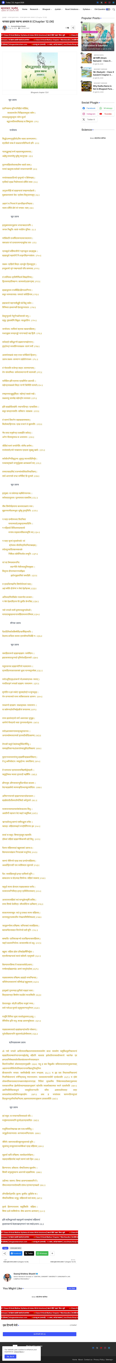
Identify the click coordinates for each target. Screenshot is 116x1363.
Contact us (88, 1359)
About (80, 1359)
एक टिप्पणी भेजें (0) (40, 1334)
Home (24, 9)
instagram (91, 114)
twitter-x (91, 119)
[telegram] (113, 2)
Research (34, 9)
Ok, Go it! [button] (10, 1356)
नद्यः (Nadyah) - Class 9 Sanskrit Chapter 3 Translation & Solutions (103, 73)
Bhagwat (46, 9)
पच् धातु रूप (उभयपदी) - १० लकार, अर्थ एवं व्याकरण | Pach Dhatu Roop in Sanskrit (75, 44)
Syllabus (86, 9)
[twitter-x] (101, 2)
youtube (108, 114)
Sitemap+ (109, 1359)
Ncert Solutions (71, 9)
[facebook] (97, 2)
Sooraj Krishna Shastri (25, 1274)
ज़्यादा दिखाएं (71, 1288)
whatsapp (108, 108)
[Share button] (52, 1253)
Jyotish (58, 9)
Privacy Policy (99, 1359)
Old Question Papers (103, 9)
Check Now (18, 1352)
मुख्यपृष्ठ (4, 17)
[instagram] (109, 2)
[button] (108, 9)
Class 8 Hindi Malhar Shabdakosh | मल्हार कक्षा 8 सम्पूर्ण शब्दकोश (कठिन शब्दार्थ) (59, 35)
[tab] (25, 9)
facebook (91, 108)
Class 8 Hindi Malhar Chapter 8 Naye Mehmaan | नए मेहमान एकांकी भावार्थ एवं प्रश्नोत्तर (39, 40)
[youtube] (105, 2)
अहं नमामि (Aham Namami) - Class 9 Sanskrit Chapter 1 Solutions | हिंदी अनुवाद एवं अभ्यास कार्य (103, 59)
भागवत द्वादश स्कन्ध (13, 17)
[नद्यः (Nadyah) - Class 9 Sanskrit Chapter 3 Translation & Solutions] (86, 72)
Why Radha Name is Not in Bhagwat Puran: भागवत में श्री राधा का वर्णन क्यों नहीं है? (103, 87)
